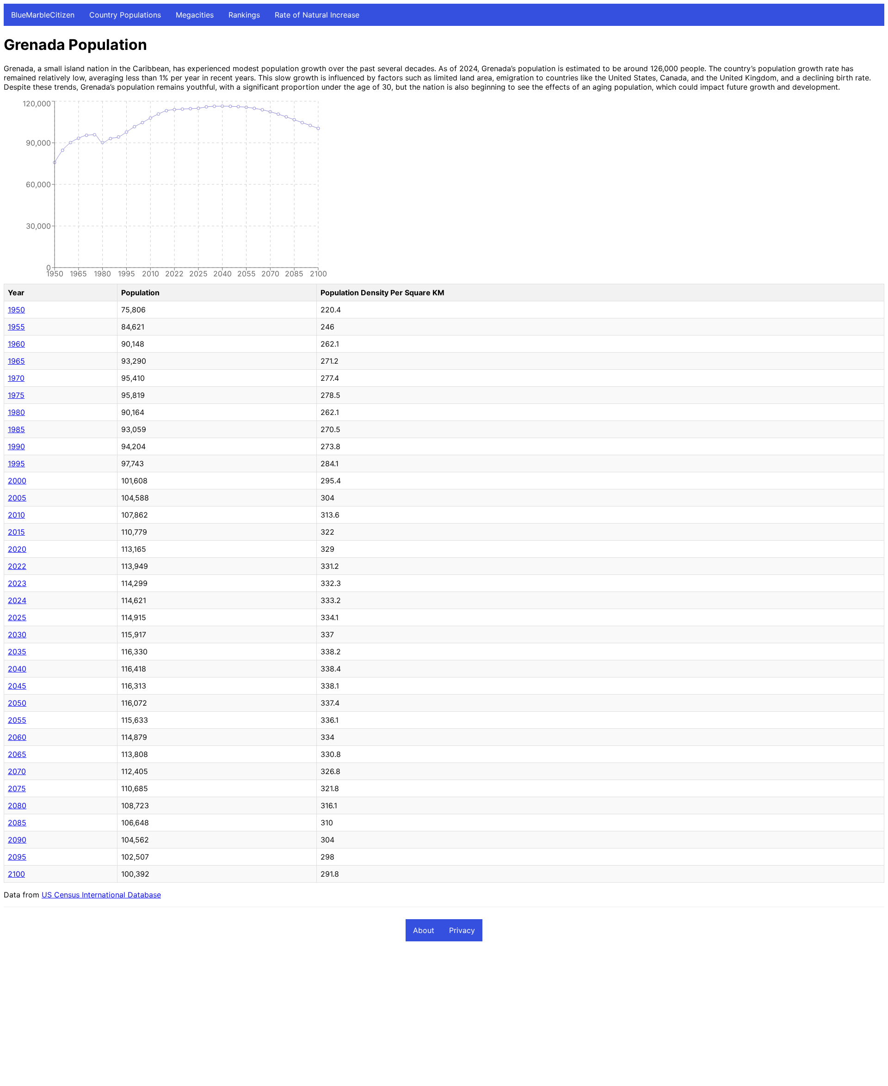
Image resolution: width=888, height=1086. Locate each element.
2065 (17, 754)
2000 (17, 480)
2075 (17, 788)
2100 (16, 874)
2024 (17, 600)
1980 (16, 412)
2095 (17, 856)
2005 (17, 497)
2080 (17, 805)
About (423, 930)
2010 (16, 514)
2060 (17, 737)
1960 (16, 343)
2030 (17, 634)
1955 (16, 326)
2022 (17, 566)
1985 (16, 429)
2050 (17, 703)
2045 (17, 685)
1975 (16, 395)
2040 (17, 668)
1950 (16, 309)
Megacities (195, 14)
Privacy (462, 930)
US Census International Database (101, 894)
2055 (17, 720)
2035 (17, 651)
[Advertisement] (281, 1017)
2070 (17, 771)
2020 (17, 549)
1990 (16, 446)
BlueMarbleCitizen (42, 14)
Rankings (244, 14)
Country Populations (125, 14)
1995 (16, 463)
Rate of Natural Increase (317, 14)
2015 (16, 532)
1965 (16, 361)
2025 (17, 617)
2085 (17, 822)
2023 (17, 583)
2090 (17, 839)
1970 (16, 378)
